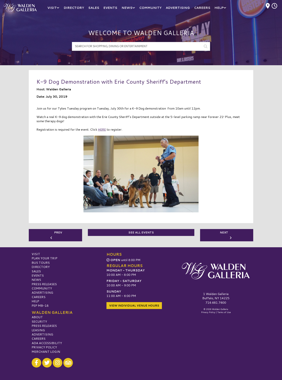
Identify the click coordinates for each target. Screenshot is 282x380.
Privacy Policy (44, 347)
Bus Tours (41, 262)
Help (35, 301)
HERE (102, 129)
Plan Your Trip (44, 258)
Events (38, 275)
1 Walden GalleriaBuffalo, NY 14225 (215, 296)
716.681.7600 (215, 302)
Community (42, 288)
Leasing (38, 330)
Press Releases (44, 284)
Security (39, 321)
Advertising (42, 292)
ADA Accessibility (47, 343)
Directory (41, 267)
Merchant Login (46, 351)
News (36, 279)
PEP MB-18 (40, 305)
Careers (38, 297)
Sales (36, 271)
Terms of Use (224, 312)
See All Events (141, 232)
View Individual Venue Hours (134, 305)
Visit (36, 254)
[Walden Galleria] (215, 271)
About (37, 317)
